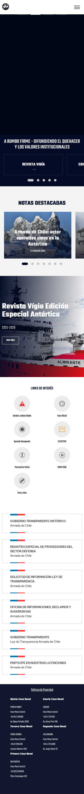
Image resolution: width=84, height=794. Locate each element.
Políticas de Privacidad (42, 690)
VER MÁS (10, 340)
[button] (22, 14)
